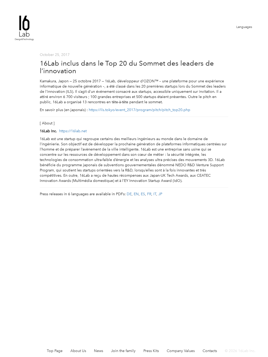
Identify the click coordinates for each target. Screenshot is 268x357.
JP (160, 194)
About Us (78, 351)
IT (154, 194)
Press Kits (151, 351)
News (98, 351)
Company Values (181, 351)
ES (143, 194)
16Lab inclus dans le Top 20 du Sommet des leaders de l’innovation (127, 67)
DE (129, 194)
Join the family (123, 351)
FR (149, 194)
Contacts (210, 351)
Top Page (55, 351)
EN (136, 194)
